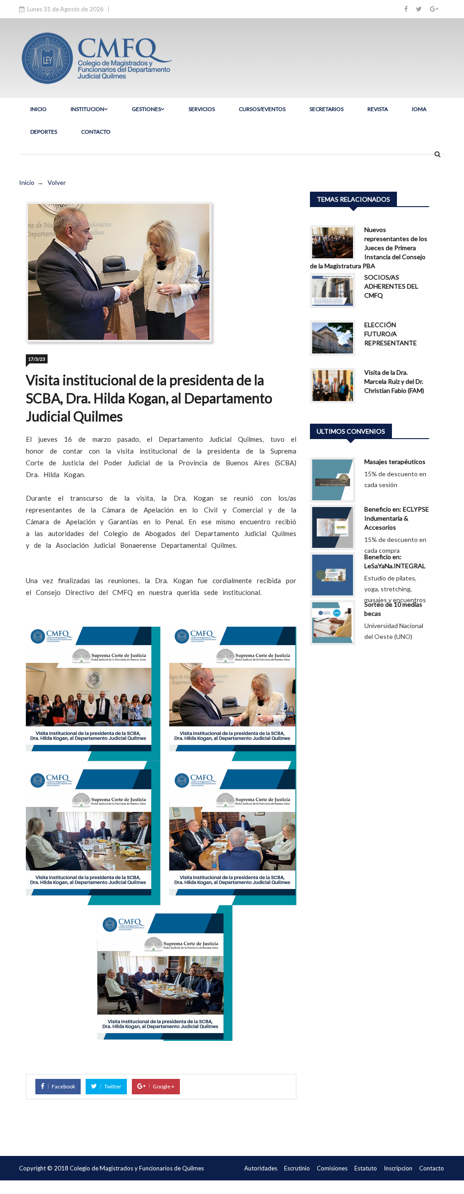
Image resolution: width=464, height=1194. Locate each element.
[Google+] (434, 9)
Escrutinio (297, 1168)
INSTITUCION (87, 109)
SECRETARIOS (326, 109)
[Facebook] (406, 9)
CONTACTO (96, 131)
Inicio (26, 182)
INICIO (38, 109)
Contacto (431, 1168)
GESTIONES (146, 109)
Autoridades (260, 1168)
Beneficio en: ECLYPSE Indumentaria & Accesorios (396, 518)
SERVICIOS (201, 109)
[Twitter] (419, 9)
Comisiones (332, 1168)
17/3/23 (36, 359)
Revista (377, 109)
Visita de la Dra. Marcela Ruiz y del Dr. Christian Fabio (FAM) (394, 381)
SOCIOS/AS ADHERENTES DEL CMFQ (391, 286)
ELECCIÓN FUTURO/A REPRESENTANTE (390, 334)
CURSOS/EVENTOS (262, 109)
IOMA (419, 109)
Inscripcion (398, 1168)
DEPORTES (43, 131)
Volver (57, 182)
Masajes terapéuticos (394, 461)
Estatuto (365, 1168)
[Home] (96, 57)
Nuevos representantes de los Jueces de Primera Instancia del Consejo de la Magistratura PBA (368, 248)
